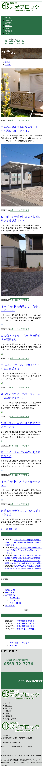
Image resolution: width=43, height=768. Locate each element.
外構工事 (10, 592)
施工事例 (8, 23)
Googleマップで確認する (12, 742)
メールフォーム (8, 46)
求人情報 (10, 605)
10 (11, 529)
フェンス (14, 600)
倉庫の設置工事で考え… (26, 626)
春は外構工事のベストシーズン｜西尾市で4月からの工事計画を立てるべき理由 (23, 561)
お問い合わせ (10, 33)
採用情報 (8, 30)
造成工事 (13, 645)
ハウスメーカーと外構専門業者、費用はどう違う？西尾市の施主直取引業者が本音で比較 (23, 542)
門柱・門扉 (15, 603)
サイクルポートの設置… (26, 628)
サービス (8, 20)
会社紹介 (8, 25)
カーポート (15, 597)
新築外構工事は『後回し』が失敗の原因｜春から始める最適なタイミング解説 (23, 567)
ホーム (8, 17)
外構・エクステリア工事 (19, 120)
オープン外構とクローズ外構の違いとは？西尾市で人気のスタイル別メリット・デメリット (23, 550)
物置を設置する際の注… (26, 621)
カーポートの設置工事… (26, 623)
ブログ (8, 28)
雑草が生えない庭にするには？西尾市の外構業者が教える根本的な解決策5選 (23, 556)
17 (16, 529)
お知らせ (10, 590)
